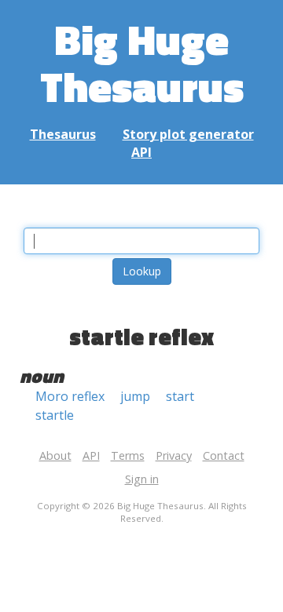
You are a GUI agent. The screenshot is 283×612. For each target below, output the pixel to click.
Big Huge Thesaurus (142, 62)
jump (135, 396)
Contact (223, 455)
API (141, 152)
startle (54, 415)
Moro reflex (70, 396)
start (180, 396)
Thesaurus (63, 134)
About (55, 455)
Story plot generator (188, 134)
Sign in (142, 479)
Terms (128, 455)
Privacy (174, 455)
